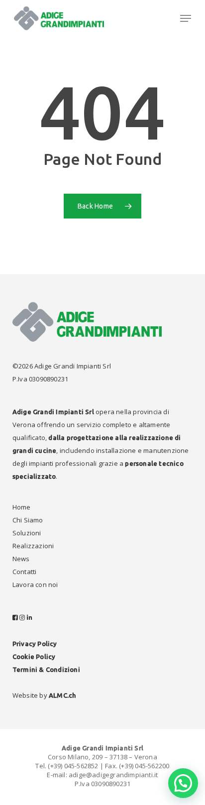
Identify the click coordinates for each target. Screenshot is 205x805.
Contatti (24, 571)
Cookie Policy (34, 656)
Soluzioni (26, 532)
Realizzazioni (33, 545)
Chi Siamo (27, 519)
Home (21, 507)
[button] (185, 18)
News (21, 558)
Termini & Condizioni (46, 669)
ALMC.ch (62, 695)
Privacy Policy (34, 643)
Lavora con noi (35, 584)
